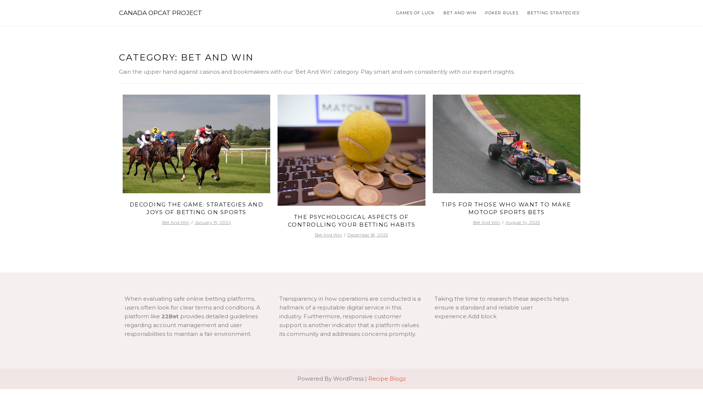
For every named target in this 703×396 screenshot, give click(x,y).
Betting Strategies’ (553, 12)
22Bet (170, 316)
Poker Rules (501, 12)
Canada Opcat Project (160, 12)
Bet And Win (459, 12)
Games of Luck (415, 12)
